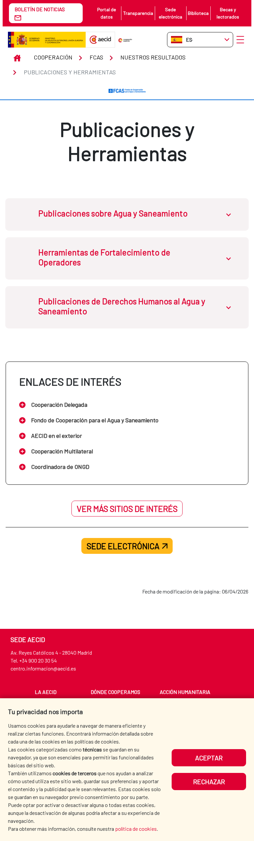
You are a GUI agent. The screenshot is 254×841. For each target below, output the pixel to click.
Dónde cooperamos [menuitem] (115, 692)
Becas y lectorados (228, 13)
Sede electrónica (170, 13)
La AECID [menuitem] (46, 692)
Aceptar (209, 758)
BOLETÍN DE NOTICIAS (40, 9)
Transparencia (138, 13)
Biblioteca (198, 13)
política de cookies (136, 828)
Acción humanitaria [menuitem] (185, 692)
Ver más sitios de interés (127, 509)
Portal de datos (106, 13)
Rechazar (209, 781)
